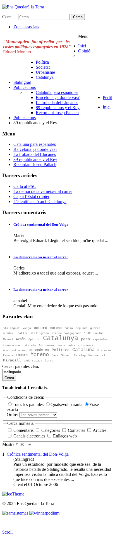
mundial (9, 333)
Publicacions (24, 117)
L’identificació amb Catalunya (39, 201)
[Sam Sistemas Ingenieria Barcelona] (15, 513)
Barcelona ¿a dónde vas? (35, 149)
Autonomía (46, 345)
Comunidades (66, 345)
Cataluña (83, 349)
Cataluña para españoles (34, 144)
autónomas (85, 345)
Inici (107, 107)
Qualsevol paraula (67, 404)
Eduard (22, 355)
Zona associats (26, 26)
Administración (15, 350)
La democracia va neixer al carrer (42, 191)
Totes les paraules (29, 404)
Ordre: (13, 414)
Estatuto (29, 345)
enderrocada (33, 360)
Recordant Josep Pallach (34, 164)
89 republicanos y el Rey (35, 159)
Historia (104, 350)
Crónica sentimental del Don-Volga (40, 224)
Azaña (21, 339)
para (85, 339)
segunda (81, 328)
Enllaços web (64, 436)
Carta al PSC (24, 186)
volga (27, 328)
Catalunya (60, 338)
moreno (56, 328)
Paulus (99, 333)
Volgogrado (72, 333)
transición (11, 345)
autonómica (39, 350)
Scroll (7, 532)
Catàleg (80, 355)
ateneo (57, 333)
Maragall (12, 360)
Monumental (96, 355)
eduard (40, 328)
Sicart (66, 355)
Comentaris (23, 430)
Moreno (39, 355)
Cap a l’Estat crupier (31, 196)
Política (61, 350)
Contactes (76, 430)
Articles (99, 430)
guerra (95, 328)
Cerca (78, 17)
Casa (55, 355)
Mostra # (10, 444)
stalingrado (39, 333)
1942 (87, 333)
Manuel (8, 339)
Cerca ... (9, 16)
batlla (23, 333)
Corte (49, 360)
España (8, 355)
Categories (50, 430)
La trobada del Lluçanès (34, 154)
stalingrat (11, 328)
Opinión (34, 339)
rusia (68, 328)
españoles (100, 339)
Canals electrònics (29, 436)
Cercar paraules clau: (20, 366)
